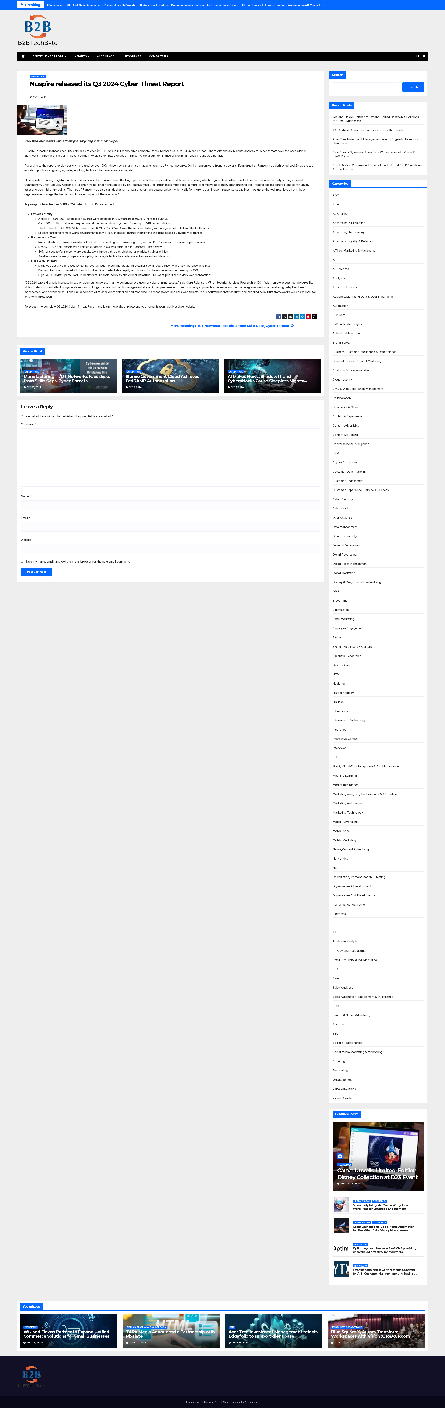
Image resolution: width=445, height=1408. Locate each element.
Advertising (340, 213)
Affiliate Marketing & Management (355, 250)
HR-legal (339, 702)
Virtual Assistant (343, 1098)
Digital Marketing (344, 573)
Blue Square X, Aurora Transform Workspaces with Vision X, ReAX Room (370, 1334)
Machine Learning (345, 775)
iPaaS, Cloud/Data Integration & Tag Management (366, 766)
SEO (336, 1033)
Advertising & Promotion (349, 223)
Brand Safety (341, 342)
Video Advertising (344, 1089)
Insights (81, 56)
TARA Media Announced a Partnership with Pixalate (368, 130)
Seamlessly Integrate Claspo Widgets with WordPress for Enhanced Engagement (382, 1207)
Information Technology (349, 720)
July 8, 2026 (35, 1342)
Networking (340, 858)
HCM (336, 674)
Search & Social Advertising (351, 1015)
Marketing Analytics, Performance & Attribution (365, 794)
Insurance (339, 729)
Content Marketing (345, 434)
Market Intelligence (346, 785)
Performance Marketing (349, 904)
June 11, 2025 (137, 1342)
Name (26, 496)
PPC (336, 923)
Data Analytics (342, 517)
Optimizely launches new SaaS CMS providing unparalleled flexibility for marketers (384, 1250)
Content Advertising (346, 425)
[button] (417, 56)
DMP (336, 591)
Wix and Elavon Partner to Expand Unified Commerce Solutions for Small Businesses (66, 1334)
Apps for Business (345, 287)
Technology (341, 1070)
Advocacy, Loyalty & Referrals (353, 241)
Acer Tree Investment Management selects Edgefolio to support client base (273, 1334)
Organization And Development (354, 895)
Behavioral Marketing (347, 333)
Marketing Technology (348, 812)
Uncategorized (343, 1079)
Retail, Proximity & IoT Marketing (355, 960)
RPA (336, 969)
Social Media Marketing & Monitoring (357, 1052)
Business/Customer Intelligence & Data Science (365, 352)
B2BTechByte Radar (48, 56)
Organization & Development (352, 886)
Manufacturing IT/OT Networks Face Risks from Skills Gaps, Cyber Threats (230, 326)
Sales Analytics (343, 987)
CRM (336, 453)
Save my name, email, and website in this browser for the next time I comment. (77, 561)
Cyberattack (37, 76)
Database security (345, 536)
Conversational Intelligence (351, 444)
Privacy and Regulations (349, 950)
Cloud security (342, 379)
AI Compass (106, 56)
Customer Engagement (348, 481)
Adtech (337, 204)
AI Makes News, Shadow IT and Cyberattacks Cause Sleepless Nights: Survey (266, 381)
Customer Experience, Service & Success (361, 490)
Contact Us (158, 56)
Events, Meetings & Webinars (352, 646)
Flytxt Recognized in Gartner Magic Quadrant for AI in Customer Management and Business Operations (384, 1273)
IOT (335, 757)
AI (334, 259)
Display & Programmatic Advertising (357, 582)
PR (335, 932)
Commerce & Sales (345, 407)
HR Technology (343, 692)
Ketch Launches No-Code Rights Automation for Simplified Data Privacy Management (384, 1228)
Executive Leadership (347, 656)
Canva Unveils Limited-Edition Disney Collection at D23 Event (377, 1173)
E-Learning (340, 600)
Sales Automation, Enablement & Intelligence (363, 996)
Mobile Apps (341, 831)
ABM (336, 195)
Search (337, 75)
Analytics (339, 278)
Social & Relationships (347, 1043)
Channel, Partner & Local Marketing (357, 361)
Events (337, 637)
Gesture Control (343, 665)
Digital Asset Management (350, 563)
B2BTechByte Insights (347, 324)
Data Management (345, 527)
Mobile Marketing (344, 840)
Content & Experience (347, 416)
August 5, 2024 (351, 1183)
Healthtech (340, 683)
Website (26, 539)
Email (25, 518)
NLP (336, 867)
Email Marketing (343, 619)
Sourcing (339, 1061)
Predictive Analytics (346, 941)
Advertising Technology (349, 232)
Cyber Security (343, 499)
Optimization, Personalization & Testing (359, 877)
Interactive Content (346, 739)
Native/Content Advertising (351, 849)
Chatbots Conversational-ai (351, 370)
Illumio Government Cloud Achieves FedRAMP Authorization (162, 378)
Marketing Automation (348, 803)
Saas (336, 978)
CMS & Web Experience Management (358, 388)
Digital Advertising (345, 554)
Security (338, 1024)
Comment (28, 424)
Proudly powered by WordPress (203, 1402)
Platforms (339, 914)
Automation (340, 306)
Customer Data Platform (349, 471)
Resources (132, 56)
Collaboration (342, 398)
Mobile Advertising (345, 821)
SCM (336, 1006)
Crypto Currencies (345, 462)
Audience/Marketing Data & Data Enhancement (364, 296)
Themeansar (251, 1402)
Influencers (340, 711)
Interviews (340, 748)
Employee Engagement (348, 628)
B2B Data (339, 315)
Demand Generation (346, 545)
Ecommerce (341, 610)
